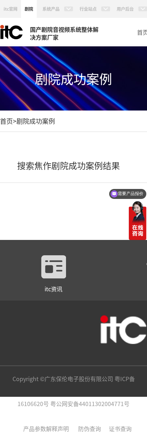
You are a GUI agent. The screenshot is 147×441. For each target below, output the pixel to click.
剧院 (29, 9)
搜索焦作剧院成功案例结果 (68, 165)
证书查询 (120, 428)
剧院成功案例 (35, 120)
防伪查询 (89, 428)
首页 (6, 120)
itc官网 (10, 9)
